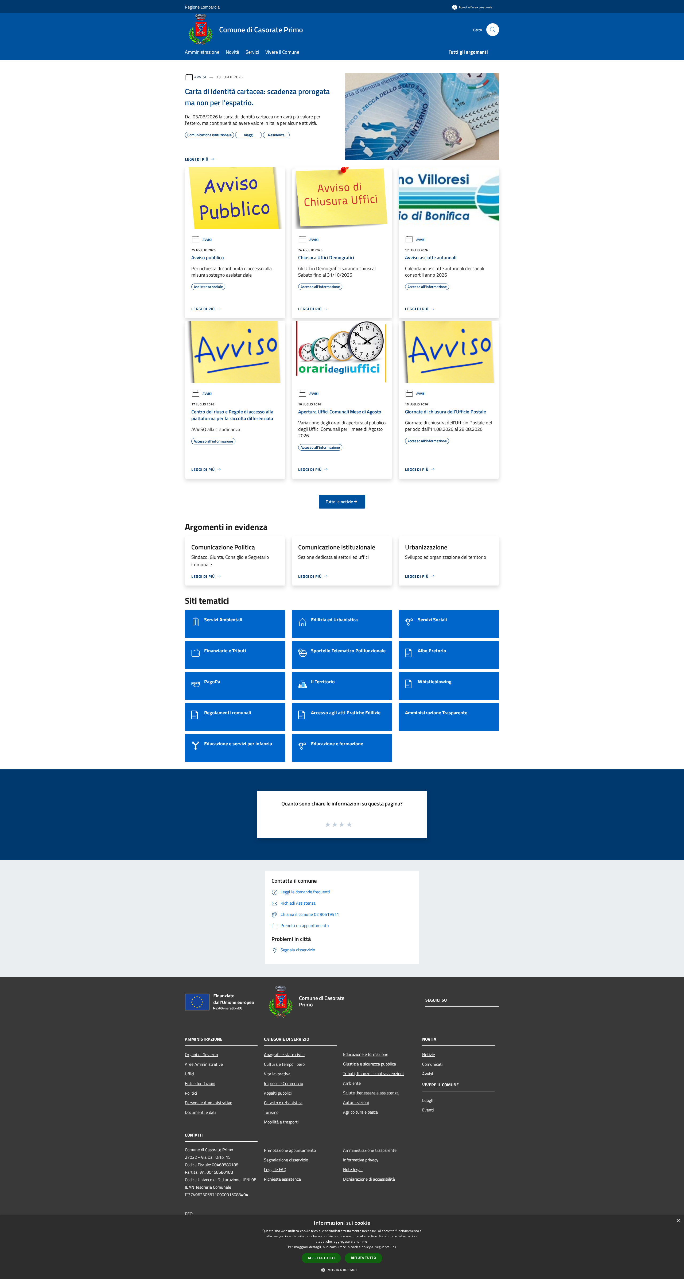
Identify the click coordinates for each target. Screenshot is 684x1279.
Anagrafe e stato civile (284, 1054)
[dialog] (342, 1247)
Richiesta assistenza (282, 1179)
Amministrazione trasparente (370, 1150)
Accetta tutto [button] (321, 1258)
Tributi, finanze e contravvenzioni (373, 1073)
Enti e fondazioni (200, 1083)
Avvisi (200, 77)
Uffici (189, 1074)
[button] (342, 1270)
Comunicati (432, 1064)
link (393, 1247)
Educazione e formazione (365, 1054)
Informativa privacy (360, 1160)
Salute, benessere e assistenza (371, 1093)
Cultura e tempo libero (284, 1064)
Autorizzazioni (356, 1102)
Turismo (271, 1112)
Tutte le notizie (339, 501)
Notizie (428, 1054)
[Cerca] (492, 29)
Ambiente (352, 1083)
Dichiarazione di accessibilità (369, 1179)
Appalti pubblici (278, 1093)
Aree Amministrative (204, 1064)
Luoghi (428, 1100)
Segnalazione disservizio (286, 1160)
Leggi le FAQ (275, 1169)
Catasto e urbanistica (283, 1102)
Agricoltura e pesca (360, 1112)
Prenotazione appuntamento (290, 1150)
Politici (191, 1093)
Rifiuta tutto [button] (363, 1257)
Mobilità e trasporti (281, 1122)
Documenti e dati (200, 1112)
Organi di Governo (201, 1054)
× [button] (678, 1221)
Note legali (353, 1169)
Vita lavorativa (277, 1074)
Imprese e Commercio (283, 1083)
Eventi (428, 1110)
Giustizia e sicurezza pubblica (369, 1064)
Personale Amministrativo (208, 1102)
